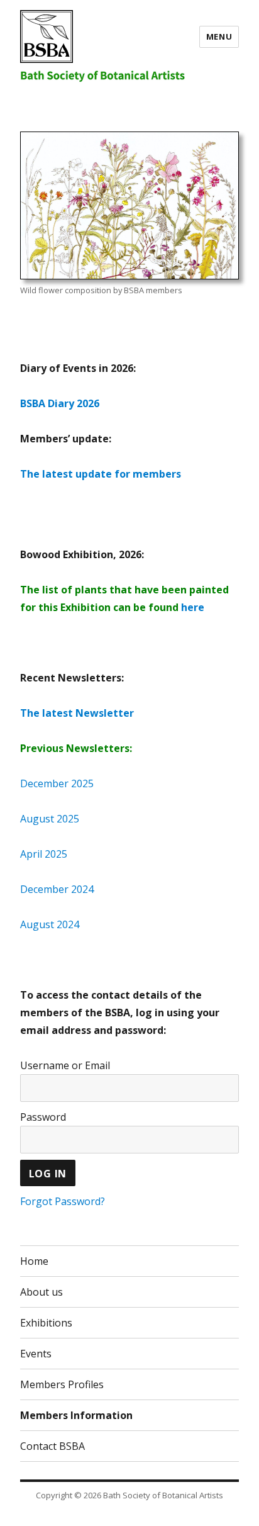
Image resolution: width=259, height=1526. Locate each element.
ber (60, 783)
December (44, 889)
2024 (81, 889)
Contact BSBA (52, 1446)
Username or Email (65, 1065)
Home (34, 1261)
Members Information (76, 1415)
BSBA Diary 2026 (59, 403)
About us (41, 1292)
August (37, 819)
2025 (81, 783)
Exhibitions (46, 1323)
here (192, 607)
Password (43, 1117)
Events (36, 1353)
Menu (219, 36)
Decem (36, 783)
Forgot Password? (62, 1201)
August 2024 (49, 924)
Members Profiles (62, 1384)
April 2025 (43, 854)
